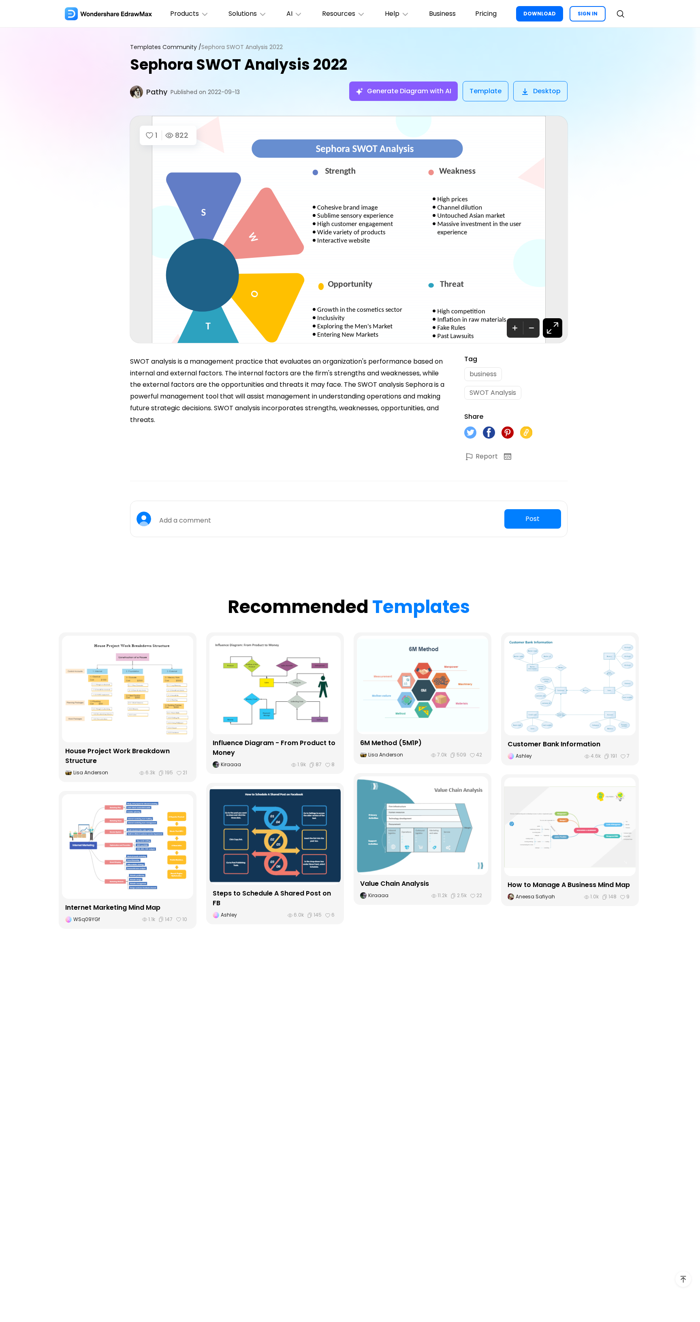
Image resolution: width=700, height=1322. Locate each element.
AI (289, 13)
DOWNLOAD (539, 13)
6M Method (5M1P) (391, 743)
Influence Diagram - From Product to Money (274, 747)
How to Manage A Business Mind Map (569, 884)
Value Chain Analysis (394, 883)
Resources (338, 13)
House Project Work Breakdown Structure (117, 755)
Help (392, 13)
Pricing (486, 13)
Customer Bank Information (554, 744)
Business (442, 13)
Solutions (242, 13)
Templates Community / (165, 47)
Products (184, 13)
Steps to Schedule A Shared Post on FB (272, 898)
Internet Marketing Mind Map (112, 907)
